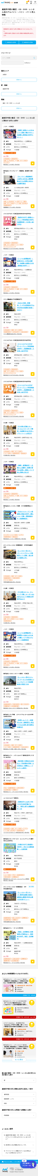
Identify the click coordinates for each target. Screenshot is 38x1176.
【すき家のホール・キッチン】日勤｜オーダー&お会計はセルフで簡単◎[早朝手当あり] (25, 595)
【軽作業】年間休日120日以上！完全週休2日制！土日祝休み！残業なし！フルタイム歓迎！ (25, 764)
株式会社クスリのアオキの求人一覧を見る (14, 248)
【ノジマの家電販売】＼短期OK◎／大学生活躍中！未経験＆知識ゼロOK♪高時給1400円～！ (25, 262)
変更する (19, 79)
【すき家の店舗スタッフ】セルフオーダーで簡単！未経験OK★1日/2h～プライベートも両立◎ (25, 430)
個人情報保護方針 (19, 1169)
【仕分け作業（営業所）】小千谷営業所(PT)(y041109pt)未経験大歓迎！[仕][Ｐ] (25, 306)
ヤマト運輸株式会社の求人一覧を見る (13, 333)
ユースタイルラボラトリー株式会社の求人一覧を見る (16, 832)
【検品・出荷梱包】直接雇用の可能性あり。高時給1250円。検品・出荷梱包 (25, 935)
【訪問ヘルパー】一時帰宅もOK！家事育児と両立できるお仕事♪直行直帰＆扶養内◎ (25, 723)
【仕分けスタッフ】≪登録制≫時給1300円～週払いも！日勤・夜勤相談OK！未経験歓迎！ (25, 515)
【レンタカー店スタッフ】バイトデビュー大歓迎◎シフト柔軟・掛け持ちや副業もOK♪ (25, 554)
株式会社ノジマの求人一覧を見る (12, 164)
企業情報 (12, 1168)
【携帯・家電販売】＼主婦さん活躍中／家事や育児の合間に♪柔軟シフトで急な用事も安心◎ (25, 469)
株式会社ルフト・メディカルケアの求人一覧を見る (16, 791)
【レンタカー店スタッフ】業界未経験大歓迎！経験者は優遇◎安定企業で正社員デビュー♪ (25, 896)
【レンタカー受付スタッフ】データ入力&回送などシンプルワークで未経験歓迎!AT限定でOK (25, 681)
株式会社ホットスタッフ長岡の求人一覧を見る (15, 538)
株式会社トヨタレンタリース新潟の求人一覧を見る (16, 708)
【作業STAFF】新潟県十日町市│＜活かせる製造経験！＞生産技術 (25, 847)
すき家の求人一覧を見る (9, 455)
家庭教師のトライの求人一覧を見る (12, 207)
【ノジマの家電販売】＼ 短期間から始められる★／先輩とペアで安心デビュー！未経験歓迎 (25, 636)
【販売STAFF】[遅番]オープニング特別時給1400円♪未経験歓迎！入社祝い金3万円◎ (25, 221)
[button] (19, 1115)
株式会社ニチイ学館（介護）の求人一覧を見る (15, 749)
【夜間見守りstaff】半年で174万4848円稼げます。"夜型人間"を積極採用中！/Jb (25, 805)
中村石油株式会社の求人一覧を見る (12, 582)
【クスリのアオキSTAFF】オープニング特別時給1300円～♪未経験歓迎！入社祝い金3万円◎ (25, 347)
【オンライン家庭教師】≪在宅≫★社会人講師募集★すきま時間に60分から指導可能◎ (25, 180)
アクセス (17, 1168)
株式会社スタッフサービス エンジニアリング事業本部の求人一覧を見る (16, 879)
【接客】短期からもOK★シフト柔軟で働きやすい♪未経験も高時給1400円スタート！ (25, 133)
